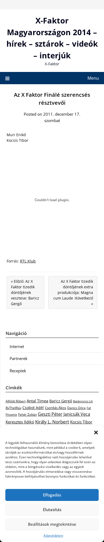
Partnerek (18, 358)
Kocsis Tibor (81, 421)
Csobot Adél (33, 407)
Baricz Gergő (60, 400)
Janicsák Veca (76, 414)
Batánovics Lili (83, 401)
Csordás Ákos (55, 407)
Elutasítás (52, 509)
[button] (96, 432)
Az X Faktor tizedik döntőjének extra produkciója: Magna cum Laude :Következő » (73, 292)
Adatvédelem (53, 535)
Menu (93, 78)
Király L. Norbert (52, 421)
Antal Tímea (37, 400)
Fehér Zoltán (27, 414)
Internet (17, 346)
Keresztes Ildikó (20, 421)
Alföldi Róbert (16, 401)
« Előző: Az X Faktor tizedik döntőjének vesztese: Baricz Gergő (25, 292)
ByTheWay (13, 408)
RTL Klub (28, 261)
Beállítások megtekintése (52, 524)
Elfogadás (52, 494)
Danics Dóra (76, 408)
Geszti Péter (50, 414)
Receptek (18, 370)
